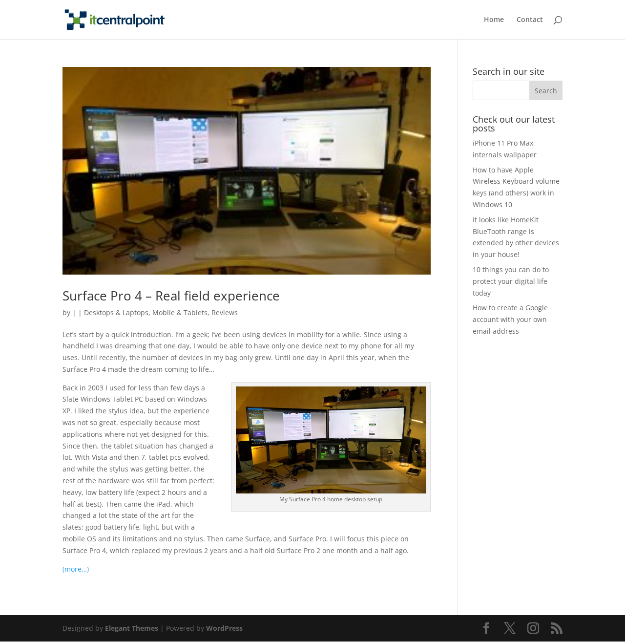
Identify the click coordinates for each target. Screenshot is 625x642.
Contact (530, 20)
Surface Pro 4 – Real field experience (171, 295)
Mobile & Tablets (180, 312)
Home (494, 20)
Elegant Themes (131, 628)
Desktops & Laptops (116, 312)
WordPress (224, 628)
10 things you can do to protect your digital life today (511, 281)
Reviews (224, 312)
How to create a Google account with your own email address (510, 319)
